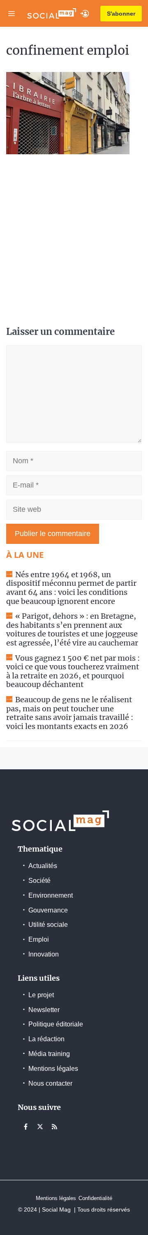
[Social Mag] (51, 13)
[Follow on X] (40, 1126)
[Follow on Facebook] (25, 1126)
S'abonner (121, 13)
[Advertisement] (74, 241)
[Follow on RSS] (54, 1126)
